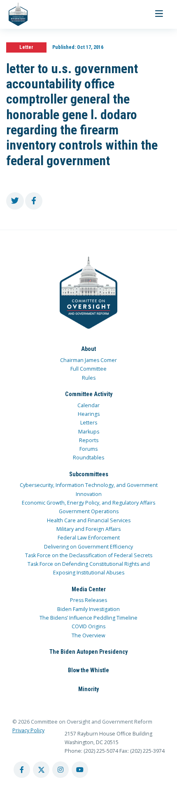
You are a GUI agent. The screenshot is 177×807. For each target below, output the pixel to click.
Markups (88, 431)
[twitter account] (41, 769)
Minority (88, 689)
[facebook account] (22, 769)
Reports (88, 440)
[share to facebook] (34, 201)
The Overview (88, 635)
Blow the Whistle (88, 670)
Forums (88, 448)
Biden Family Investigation (88, 609)
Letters (88, 422)
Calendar (88, 405)
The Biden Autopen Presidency (88, 651)
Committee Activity (88, 394)
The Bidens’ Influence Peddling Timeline (88, 617)
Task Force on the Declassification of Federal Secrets (88, 555)
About (88, 349)
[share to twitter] (15, 201)
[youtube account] (80, 769)
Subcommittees (88, 474)
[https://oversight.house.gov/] (14, 14)
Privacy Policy (28, 730)
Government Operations (89, 511)
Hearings (89, 413)
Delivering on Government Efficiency (88, 546)
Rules (88, 377)
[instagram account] (60, 769)
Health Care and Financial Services (88, 520)
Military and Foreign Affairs (88, 529)
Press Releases (88, 600)
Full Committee (88, 368)
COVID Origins (88, 626)
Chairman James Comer (88, 360)
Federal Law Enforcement (89, 537)
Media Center (89, 589)
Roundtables (88, 457)
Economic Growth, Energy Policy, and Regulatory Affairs (88, 502)
